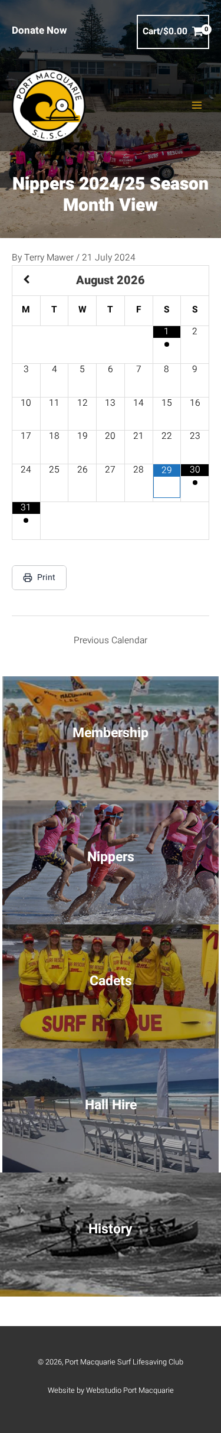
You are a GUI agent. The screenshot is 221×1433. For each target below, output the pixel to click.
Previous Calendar (110, 640)
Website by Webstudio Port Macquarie (111, 1390)
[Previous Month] (26, 280)
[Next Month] (195, 280)
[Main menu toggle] (196, 105)
